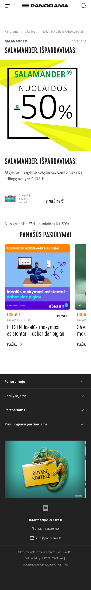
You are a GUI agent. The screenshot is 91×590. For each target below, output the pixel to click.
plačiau (12, 344)
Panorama (11, 31)
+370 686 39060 (48, 529)
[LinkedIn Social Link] (45, 508)
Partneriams (15, 409)
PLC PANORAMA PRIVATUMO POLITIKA (45, 564)
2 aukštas (53, 202)
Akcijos (30, 31)
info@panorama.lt (48, 538)
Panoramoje (15, 381)
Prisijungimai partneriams (26, 424)
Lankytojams (15, 395)
